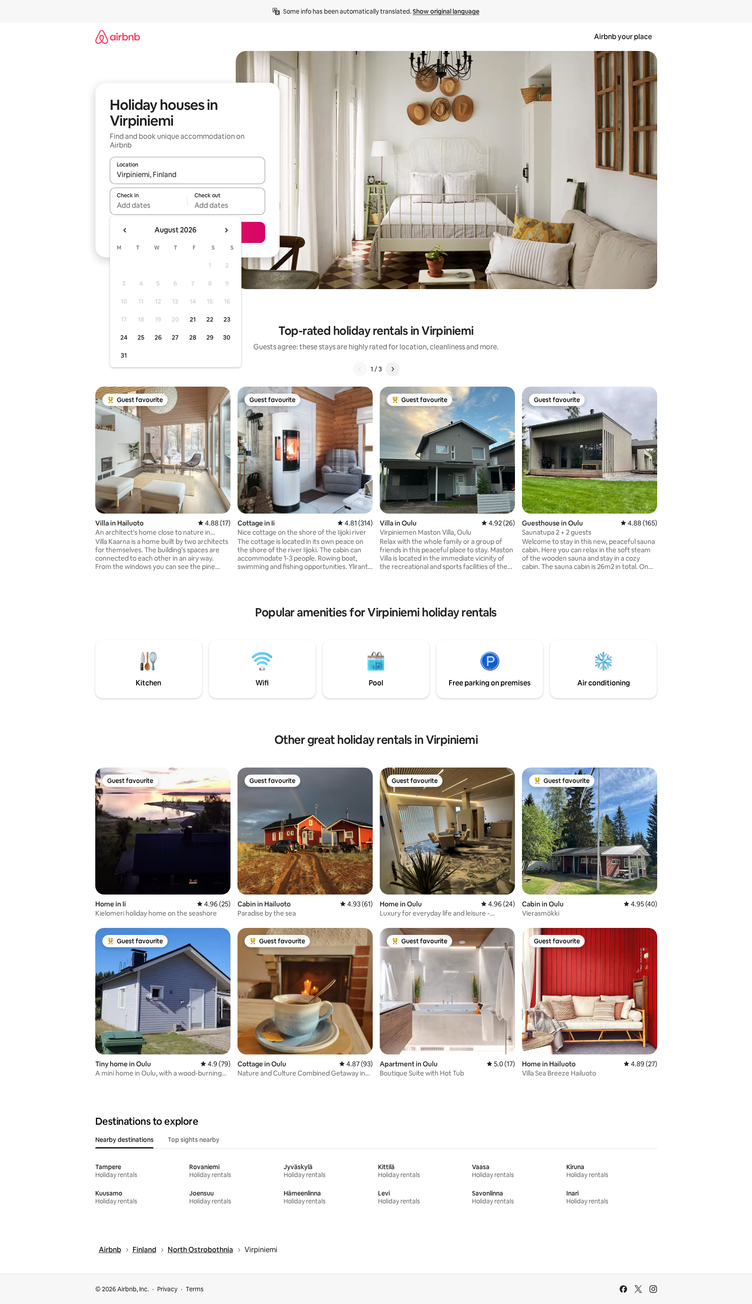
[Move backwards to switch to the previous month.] (125, 230)
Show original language (446, 11)
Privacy (167, 1289)
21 (193, 319)
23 (226, 319)
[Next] (392, 369)
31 (124, 355)
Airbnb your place (623, 36)
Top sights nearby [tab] (193, 1140)
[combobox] (187, 174)
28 (192, 337)
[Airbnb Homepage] (117, 37)
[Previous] (360, 369)
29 (209, 337)
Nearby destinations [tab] (124, 1140)
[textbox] (148, 205)
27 (175, 337)
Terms (195, 1289)
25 (140, 337)
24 (123, 337)
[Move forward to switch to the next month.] (226, 230)
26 (158, 337)
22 (209, 319)
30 (226, 337)
